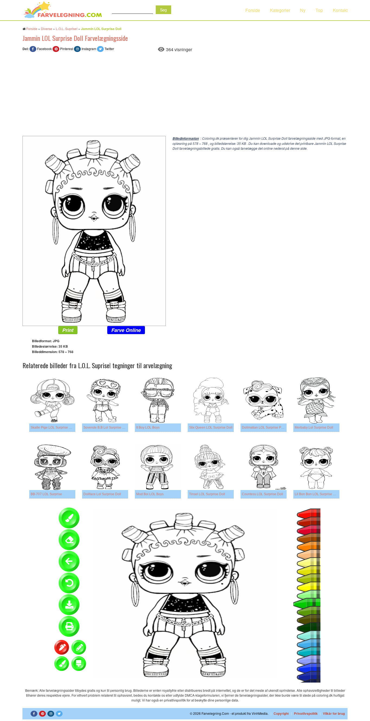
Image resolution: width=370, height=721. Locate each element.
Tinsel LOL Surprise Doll (207, 494)
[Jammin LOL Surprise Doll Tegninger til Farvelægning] (94, 230)
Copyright (281, 713)
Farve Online (126, 330)
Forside (252, 10)
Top (319, 10)
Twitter (109, 48)
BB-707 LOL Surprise (46, 494)
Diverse (46, 28)
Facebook (44, 48)
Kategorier (280, 10)
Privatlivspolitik (306, 713)
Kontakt (340, 10)
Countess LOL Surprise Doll (262, 494)
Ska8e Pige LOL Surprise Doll (53, 427)
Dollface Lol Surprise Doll (102, 494)
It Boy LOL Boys (148, 427)
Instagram (89, 48)
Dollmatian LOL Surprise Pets (263, 427)
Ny (303, 10)
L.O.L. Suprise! (66, 28)
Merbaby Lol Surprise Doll (314, 427)
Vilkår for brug (334, 713)
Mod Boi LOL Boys (150, 494)
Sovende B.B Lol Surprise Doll (105, 427)
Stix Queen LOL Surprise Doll (210, 427)
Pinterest (66, 48)
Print (67, 330)
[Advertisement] (185, 95)
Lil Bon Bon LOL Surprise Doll (317, 494)
